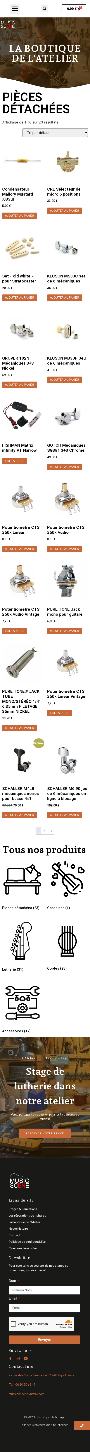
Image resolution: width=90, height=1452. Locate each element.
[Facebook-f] (10, 1358)
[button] (15, 9)
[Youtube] (26, 1358)
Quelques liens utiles (23, 1248)
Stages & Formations (23, 1209)
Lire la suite (14, 461)
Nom (13, 1281)
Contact (14, 1235)
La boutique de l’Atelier (24, 1222)
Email (13, 1298)
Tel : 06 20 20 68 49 (22, 1384)
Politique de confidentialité (27, 1241)
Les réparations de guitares (27, 1215)
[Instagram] (18, 1358)
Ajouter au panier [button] (19, 215)
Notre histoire (18, 1228)
